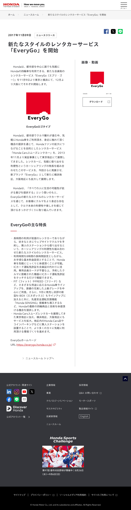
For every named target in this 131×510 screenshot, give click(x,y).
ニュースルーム (31, 15)
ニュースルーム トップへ (40, 358)
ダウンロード (96, 102)
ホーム (11, 15)
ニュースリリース (45, 35)
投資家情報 (52, 416)
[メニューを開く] (124, 5)
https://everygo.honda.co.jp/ (34, 344)
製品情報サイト (86, 409)
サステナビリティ (54, 409)
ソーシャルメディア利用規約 (73, 495)
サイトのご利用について (102, 495)
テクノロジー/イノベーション (59, 401)
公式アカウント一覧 (16, 417)
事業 (48, 393)
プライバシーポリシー (41, 495)
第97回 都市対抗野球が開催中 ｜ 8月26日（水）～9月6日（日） (62, 472)
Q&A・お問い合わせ (88, 393)
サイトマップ (19, 495)
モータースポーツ (87, 401)
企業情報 (50, 385)
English (84, 416)
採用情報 (83, 385)
